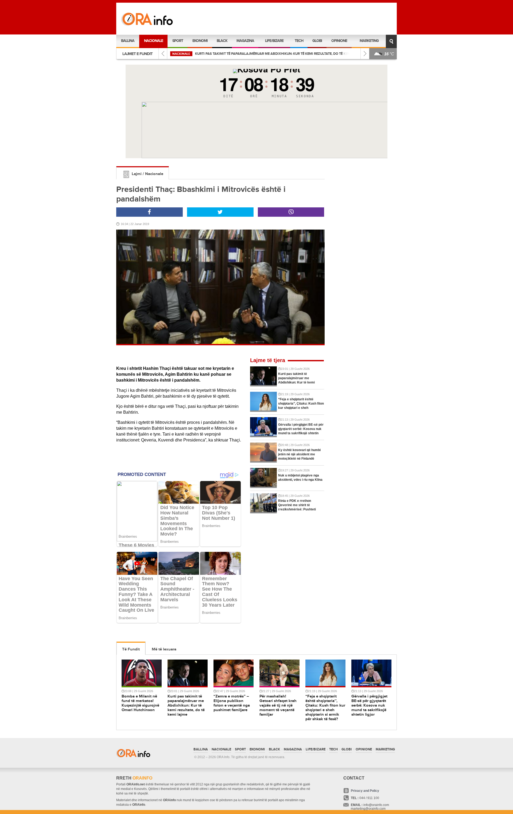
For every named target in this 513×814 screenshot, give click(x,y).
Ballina (127, 40)
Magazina (245, 40)
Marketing (369, 40)
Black (222, 40)
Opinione (339, 40)
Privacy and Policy (365, 791)
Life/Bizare (274, 40)
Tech (299, 40)
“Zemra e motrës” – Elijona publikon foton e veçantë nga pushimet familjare (264, 54)
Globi (317, 40)
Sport (177, 40)
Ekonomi (200, 40)
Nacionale (153, 40)
